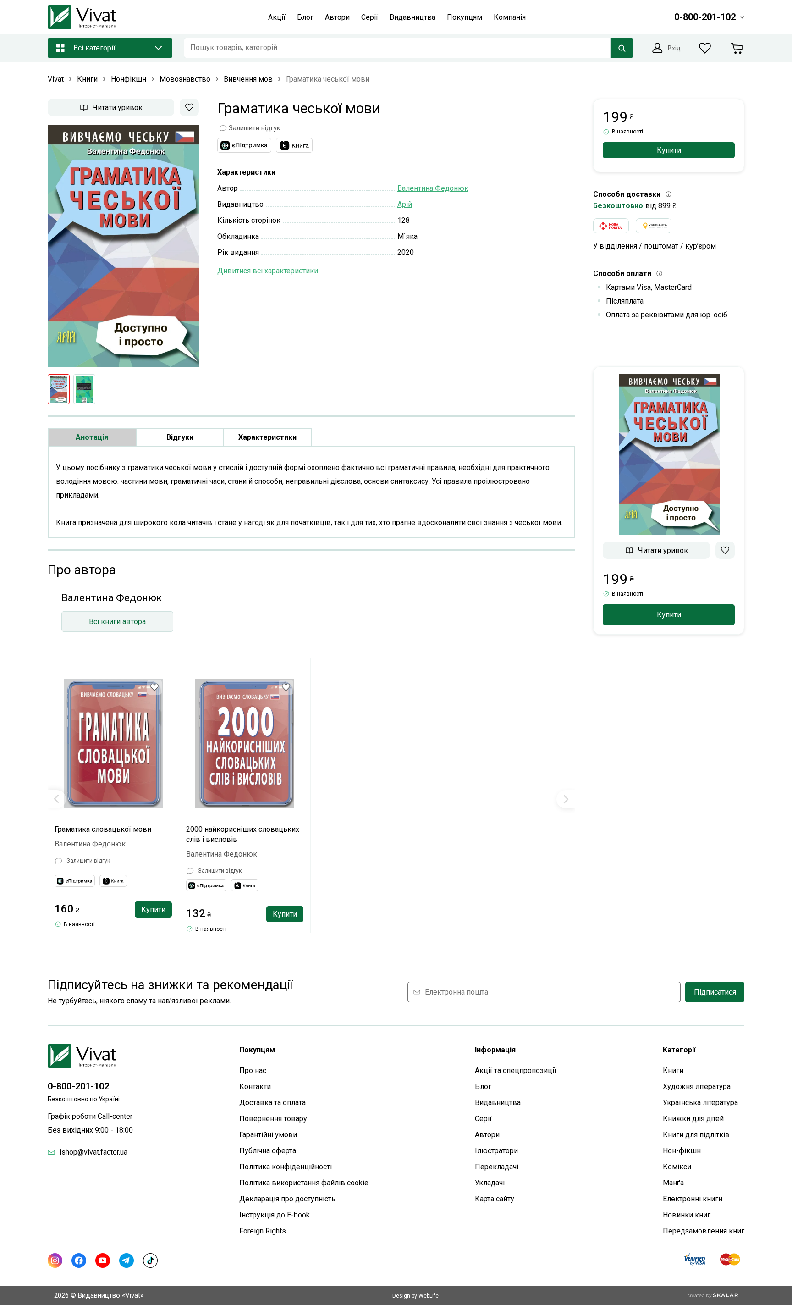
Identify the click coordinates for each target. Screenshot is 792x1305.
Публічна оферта (267, 1150)
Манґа (673, 1182)
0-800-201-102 (78, 1086)
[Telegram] (126, 1260)
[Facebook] (79, 1260)
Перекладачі (496, 1166)
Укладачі (490, 1182)
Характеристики (267, 437)
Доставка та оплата (272, 1102)
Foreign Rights (262, 1231)
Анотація (92, 437)
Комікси (677, 1166)
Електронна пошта (456, 992)
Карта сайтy (494, 1198)
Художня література (697, 1086)
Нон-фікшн (682, 1150)
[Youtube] (102, 1260)
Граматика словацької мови (103, 829)
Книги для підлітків (696, 1134)
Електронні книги (692, 1198)
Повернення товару (273, 1118)
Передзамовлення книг (703, 1231)
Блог (483, 1086)
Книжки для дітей (693, 1118)
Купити (153, 909)
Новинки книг (686, 1215)
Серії (483, 1118)
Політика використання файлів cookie (303, 1182)
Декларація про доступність (287, 1198)
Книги (673, 1070)
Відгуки (179, 437)
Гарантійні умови (268, 1134)
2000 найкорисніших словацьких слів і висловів (242, 834)
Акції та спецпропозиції (515, 1070)
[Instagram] (55, 1260)
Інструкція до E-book (274, 1215)
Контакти (255, 1086)
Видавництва (498, 1102)
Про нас (252, 1070)
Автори (487, 1134)
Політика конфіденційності (285, 1166)
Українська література (700, 1102)
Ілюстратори (496, 1150)
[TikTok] (150, 1260)
